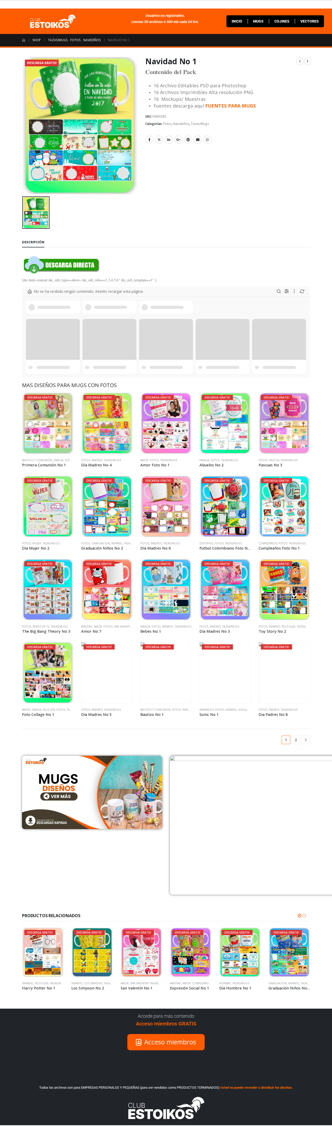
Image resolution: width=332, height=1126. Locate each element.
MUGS (258, 21)
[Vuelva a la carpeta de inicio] (30, 291)
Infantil (116, 543)
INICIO (237, 21)
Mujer (36, 543)
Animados (206, 709)
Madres (97, 460)
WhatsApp (207, 140)
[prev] (299, 61)
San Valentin (123, 626)
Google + (178, 140)
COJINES (281, 21)
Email (197, 140)
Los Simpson (44, 983)
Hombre (176, 983)
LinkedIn (169, 140)
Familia (58, 460)
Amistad (86, 626)
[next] (307, 61)
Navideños (181, 124)
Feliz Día (49, 709)
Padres (274, 709)
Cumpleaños (268, 543)
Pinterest (188, 140)
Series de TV (40, 626)
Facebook (149, 140)
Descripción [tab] (33, 242)
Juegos (243, 709)
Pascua (274, 460)
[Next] (305, 740)
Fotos (167, 124)
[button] (299, 916)
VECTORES (309, 21)
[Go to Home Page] (23, 40)
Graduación (101, 543)
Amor (144, 460)
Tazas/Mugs (200, 124)
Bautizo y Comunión (37, 460)
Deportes (206, 543)
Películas (288, 626)
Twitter (159, 140)
